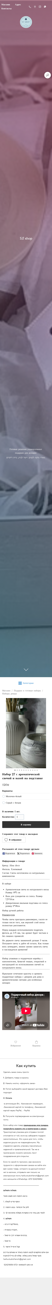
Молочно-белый (13, 796)
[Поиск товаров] (47, 75)
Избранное (16, 1045)
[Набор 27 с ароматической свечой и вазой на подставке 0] (26, 733)
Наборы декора (9, 693)
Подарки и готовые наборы (27, 690)
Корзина (36, 1045)
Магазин (6, 690)
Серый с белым (13, 802)
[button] (14, 839)
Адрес (18, 4)
